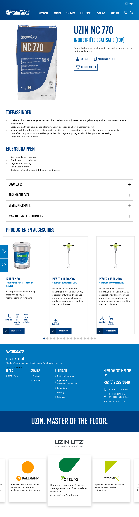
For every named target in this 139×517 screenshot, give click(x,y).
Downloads (16, 185)
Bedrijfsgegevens (65, 376)
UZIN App (13, 376)
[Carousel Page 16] (95, 338)
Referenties (85, 13)
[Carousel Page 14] (88, 338)
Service (57, 13)
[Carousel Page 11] (78, 338)
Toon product (16, 331)
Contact (36, 376)
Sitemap (61, 397)
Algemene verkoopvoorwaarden (67, 382)
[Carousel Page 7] (64, 338)
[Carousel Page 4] (54, 338)
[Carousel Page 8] (68, 338)
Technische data (19, 195)
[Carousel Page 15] (92, 338)
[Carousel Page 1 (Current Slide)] (44, 338)
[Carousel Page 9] (71, 338)
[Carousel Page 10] (75, 338)
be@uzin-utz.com (117, 402)
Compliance (63, 388)
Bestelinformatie (20, 206)
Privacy (60, 393)
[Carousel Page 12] (81, 338)
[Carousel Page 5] (58, 338)
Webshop (115, 13)
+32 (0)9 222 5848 (117, 383)
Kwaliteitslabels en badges (26, 216)
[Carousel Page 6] (61, 338)
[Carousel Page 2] (47, 338)
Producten (44, 13)
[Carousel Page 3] (51, 338)
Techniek (71, 13)
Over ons (101, 13)
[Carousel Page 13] (85, 338)
